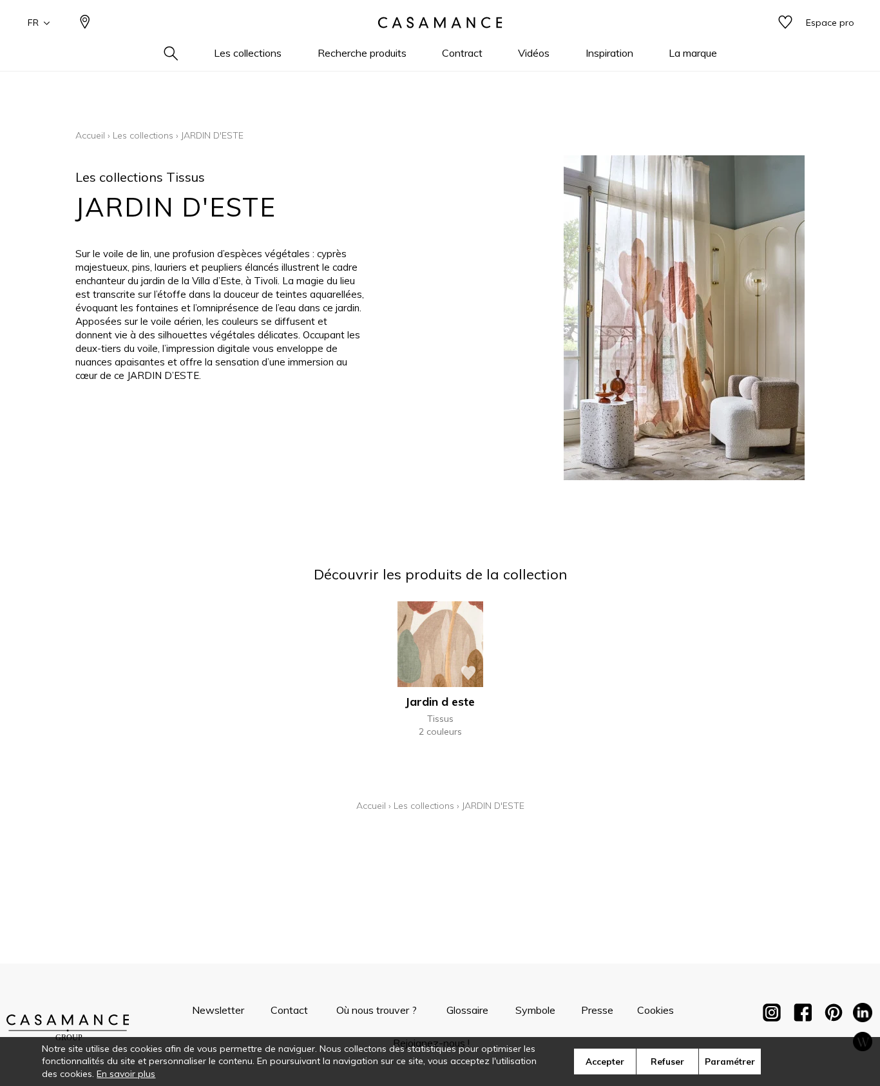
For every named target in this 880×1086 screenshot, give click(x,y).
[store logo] (440, 22)
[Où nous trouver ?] (85, 22)
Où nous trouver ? (376, 1010)
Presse (597, 1010)
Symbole (535, 1010)
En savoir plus (126, 1074)
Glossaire (467, 1010)
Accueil (90, 135)
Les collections (143, 135)
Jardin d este (440, 701)
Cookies (655, 1010)
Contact (289, 1010)
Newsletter (218, 1010)
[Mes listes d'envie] (785, 22)
